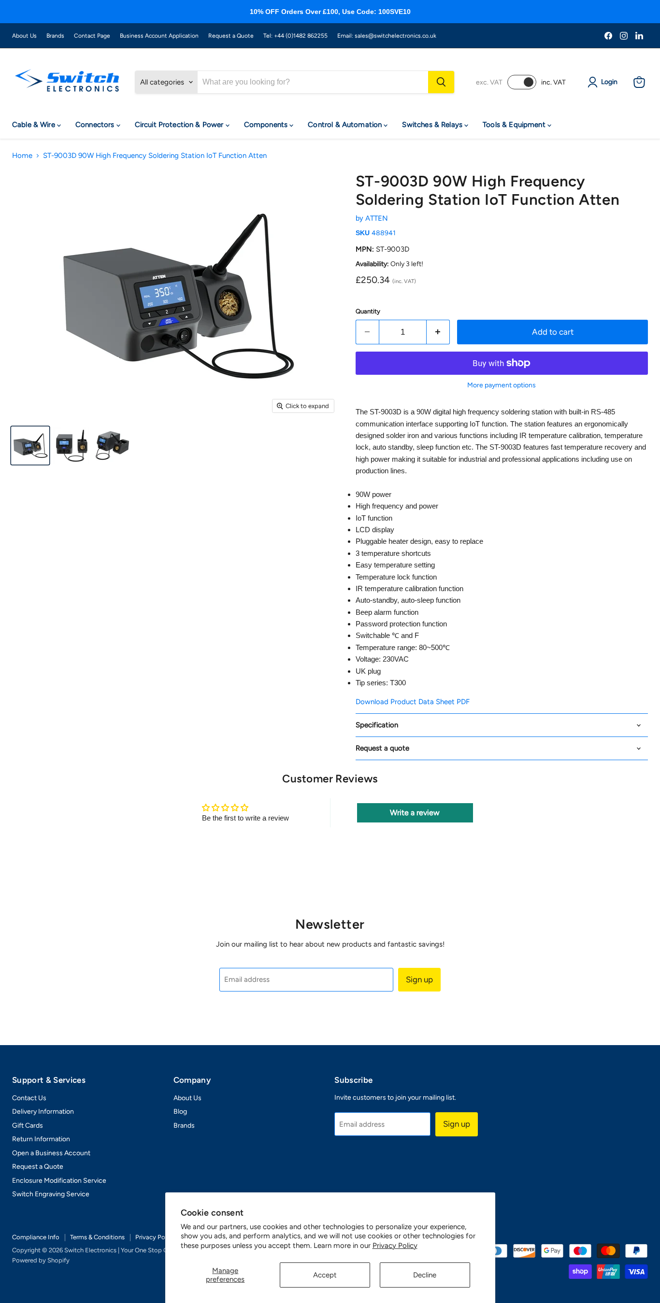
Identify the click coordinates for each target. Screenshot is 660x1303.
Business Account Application (159, 35)
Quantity (368, 311)
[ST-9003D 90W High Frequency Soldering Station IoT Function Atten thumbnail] (30, 445)
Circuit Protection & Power (180, 124)
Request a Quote (231, 35)
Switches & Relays (433, 124)
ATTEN (376, 218)
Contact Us (29, 1098)
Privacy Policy (395, 1245)
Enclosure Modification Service (59, 1180)
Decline (424, 1275)
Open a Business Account (51, 1153)
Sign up (419, 979)
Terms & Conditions (97, 1237)
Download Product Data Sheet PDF (413, 701)
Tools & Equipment (515, 124)
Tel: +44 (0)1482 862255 (295, 35)
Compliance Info (35, 1237)
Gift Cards (27, 1125)
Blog (180, 1111)
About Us (24, 35)
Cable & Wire (34, 124)
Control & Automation (346, 124)
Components (267, 124)
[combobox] (313, 82)
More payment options (501, 385)
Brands (55, 35)
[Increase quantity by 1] (438, 332)
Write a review (415, 812)
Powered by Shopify (41, 1260)
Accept (325, 1275)
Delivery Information (43, 1111)
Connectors (95, 124)
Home (22, 156)
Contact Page (92, 35)
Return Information (41, 1139)
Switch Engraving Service (50, 1194)
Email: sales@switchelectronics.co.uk (386, 35)
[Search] (441, 82)
